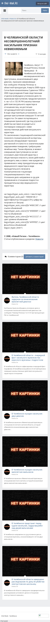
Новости (39, 239)
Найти (45, 10)
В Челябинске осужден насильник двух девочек (27, 414)
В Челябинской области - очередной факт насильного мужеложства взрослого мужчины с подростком (28, 357)
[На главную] (10, 3)
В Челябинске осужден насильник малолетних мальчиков (27, 470)
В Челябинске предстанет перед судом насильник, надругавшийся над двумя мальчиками (27, 525)
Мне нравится (13, 54)
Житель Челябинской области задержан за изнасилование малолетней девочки (25, 299)
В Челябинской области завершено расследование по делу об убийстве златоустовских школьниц (28, 581)
